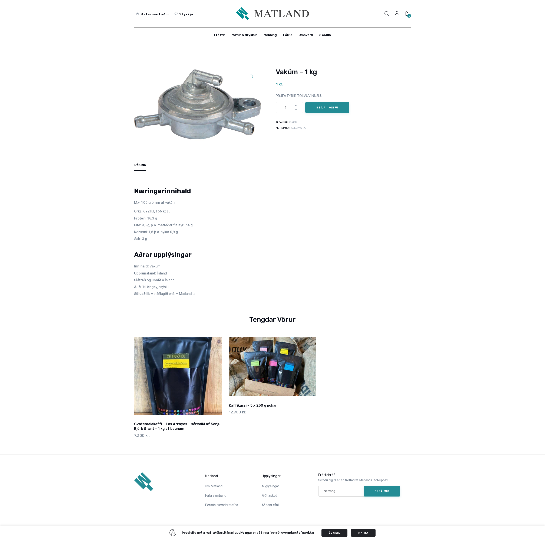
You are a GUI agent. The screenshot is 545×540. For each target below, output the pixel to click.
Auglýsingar (270, 486)
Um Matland (214, 486)
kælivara (298, 127)
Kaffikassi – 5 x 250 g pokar (253, 405)
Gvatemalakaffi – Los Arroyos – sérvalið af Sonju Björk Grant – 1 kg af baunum (177, 426)
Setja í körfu (327, 107)
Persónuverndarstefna (221, 505)
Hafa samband (215, 496)
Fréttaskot (269, 496)
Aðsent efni (270, 505)
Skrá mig (382, 490)
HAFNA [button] (363, 532)
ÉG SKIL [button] (334, 532)
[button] (251, 76)
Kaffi (293, 122)
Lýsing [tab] (140, 165)
